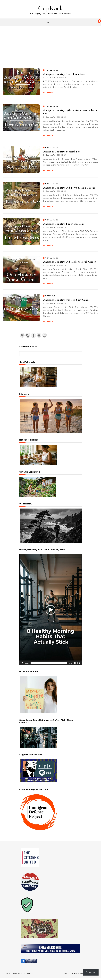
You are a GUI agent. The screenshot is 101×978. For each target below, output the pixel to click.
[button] (50, 610)
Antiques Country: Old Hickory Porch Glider (69, 261)
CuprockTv (50, 77)
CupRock (50, 8)
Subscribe (91, 972)
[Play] (22, 663)
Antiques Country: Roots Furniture (64, 73)
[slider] (49, 663)
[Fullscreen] (78, 663)
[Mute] (74, 663)
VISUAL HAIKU (51, 70)
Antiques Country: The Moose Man (63, 223)
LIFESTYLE (50, 296)
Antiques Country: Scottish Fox (61, 151)
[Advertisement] (50, 44)
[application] (50, 609)
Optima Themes (26, 973)
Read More (48, 93)
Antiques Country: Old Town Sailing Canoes (69, 187)
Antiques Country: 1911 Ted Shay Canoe (66, 299)
